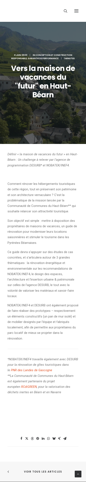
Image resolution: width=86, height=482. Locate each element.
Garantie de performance (43, 58)
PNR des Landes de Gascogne (31, 370)
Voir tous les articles (43, 471)
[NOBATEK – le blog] (38, 11)
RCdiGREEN (29, 387)
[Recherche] (63, 11)
